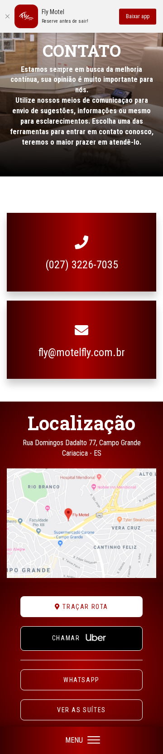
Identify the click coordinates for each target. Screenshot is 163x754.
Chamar (67, 638)
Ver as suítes (81, 710)
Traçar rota (84, 606)
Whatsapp (81, 680)
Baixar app (137, 16)
